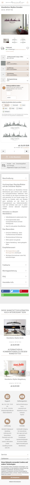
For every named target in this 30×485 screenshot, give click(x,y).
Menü (2, 2)
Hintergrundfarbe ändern (13, 85)
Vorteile (22, 426)
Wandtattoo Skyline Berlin (15, 338)
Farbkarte (6, 265)
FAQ (4, 277)
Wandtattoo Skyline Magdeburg (15, 379)
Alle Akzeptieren (15, 477)
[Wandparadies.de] (15, 2)
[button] (3, 151)
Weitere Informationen (15, 481)
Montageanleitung (11, 251)
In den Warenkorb (15, 157)
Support (7, 401)
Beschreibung (7, 178)
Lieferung (7, 426)
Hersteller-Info (8, 282)
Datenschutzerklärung (16, 474)
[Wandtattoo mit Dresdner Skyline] (15, 24)
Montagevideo (10, 253)
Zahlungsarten (22, 401)
